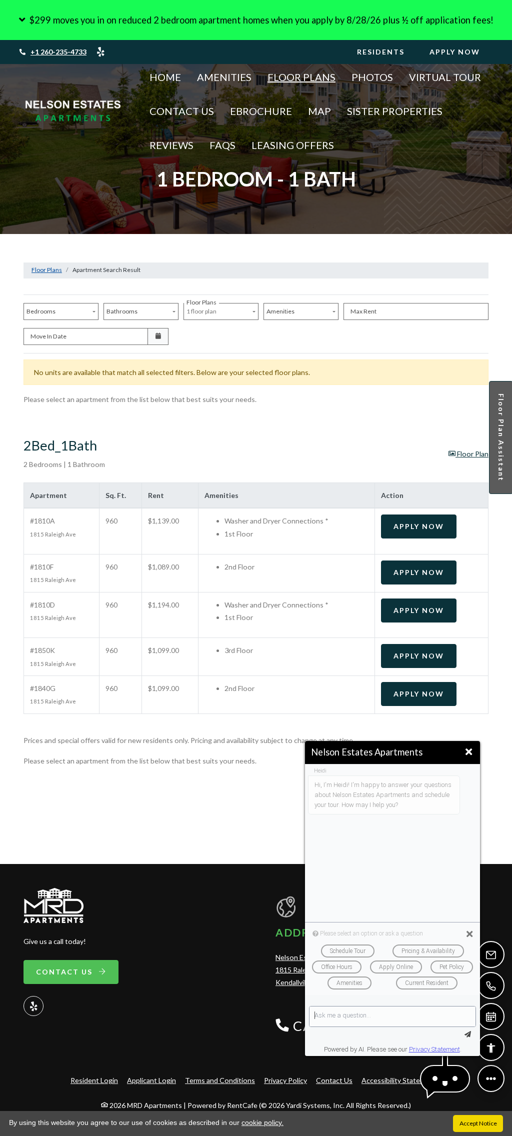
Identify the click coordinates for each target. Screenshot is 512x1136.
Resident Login (94, 1080)
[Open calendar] (158, 336)
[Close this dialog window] (469, 752)
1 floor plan (202, 309)
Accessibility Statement (399, 1080)
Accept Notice (478, 1123)
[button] (256, 20)
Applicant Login (151, 1080)
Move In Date (48, 336)
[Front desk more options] (491, 1078)
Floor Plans (302, 77)
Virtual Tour (445, 77)
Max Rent (363, 311)
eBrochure (261, 111)
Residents (387, 51)
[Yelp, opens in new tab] (100, 52)
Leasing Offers (293, 145)
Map (319, 111)
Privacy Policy (285, 1080)
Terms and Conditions (220, 1080)
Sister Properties (394, 111)
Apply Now (461, 51)
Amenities (224, 77)
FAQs (223, 145)
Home (165, 77)
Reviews (172, 145)
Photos (372, 77)
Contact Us (182, 111)
